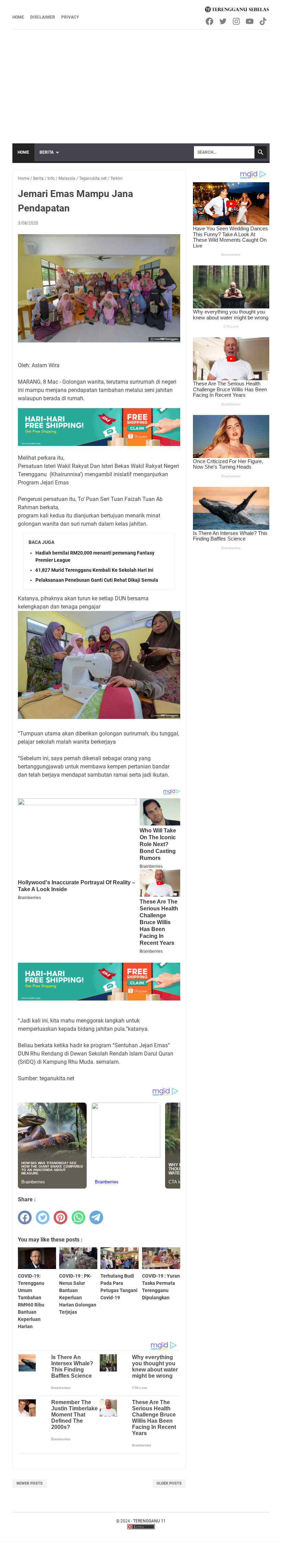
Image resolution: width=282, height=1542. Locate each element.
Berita (47, 152)
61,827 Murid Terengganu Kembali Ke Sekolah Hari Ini (94, 570)
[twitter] (43, 1217)
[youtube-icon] (250, 21)
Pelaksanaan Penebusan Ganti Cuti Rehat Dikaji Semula (96, 580)
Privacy (70, 17)
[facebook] (25, 1217)
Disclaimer (42, 17)
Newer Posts (30, 1483)
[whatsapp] (78, 1217)
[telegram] (96, 1217)
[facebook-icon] (210, 21)
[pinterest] (60, 1217)
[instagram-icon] (237, 21)
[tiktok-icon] (264, 21)
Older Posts (169, 1483)
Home (18, 17)
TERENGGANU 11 (149, 1521)
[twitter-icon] (223, 21)
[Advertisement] (141, 81)
